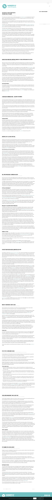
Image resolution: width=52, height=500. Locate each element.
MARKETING (13, 250)
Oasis (18, 274)
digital (9, 313)
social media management (30, 24)
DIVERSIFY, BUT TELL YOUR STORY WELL (8, 136)
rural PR (22, 89)
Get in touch (19, 241)
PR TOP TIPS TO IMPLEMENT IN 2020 (8, 351)
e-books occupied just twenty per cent (28, 195)
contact (21, 130)
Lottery (6, 316)
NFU (32, 99)
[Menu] (49, 6)
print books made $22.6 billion (12, 200)
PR (7, 175)
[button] (48, 3)
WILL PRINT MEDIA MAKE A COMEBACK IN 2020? (10, 174)
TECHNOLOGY (16, 175)
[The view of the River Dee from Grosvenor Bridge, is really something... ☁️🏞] (48, 14)
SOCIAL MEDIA (12, 175)
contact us (32, 344)
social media (7, 147)
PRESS (9, 175)
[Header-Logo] (9, 6)
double (16, 253)
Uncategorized (10, 137)
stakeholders (26, 480)
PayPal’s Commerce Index (14, 252)
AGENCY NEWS (10, 60)
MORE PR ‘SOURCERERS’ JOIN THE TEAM (8, 304)
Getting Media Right (20, 288)
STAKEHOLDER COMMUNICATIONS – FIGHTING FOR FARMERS (12, 96)
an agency (20, 383)
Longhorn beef (5, 153)
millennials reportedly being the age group (9, 197)
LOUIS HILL (25, 352)
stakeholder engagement (6, 29)
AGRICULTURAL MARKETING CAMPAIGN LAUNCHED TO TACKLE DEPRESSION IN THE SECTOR (17, 59)
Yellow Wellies (30, 67)
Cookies (38, 498)
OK (34, 498)
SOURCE (14, 60)
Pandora (30, 265)
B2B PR (3, 25)
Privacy (42, 498)
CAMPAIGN (13, 352)
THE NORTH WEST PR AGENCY (7, 14)
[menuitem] (49, 6)
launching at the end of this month (27, 209)
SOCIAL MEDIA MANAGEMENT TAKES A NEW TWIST (10, 395)
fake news (11, 417)
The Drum (13, 267)
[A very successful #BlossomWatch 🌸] (44, 18)
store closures (28, 275)
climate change (30, 413)
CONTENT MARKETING (18, 352)
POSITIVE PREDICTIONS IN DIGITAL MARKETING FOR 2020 (11, 249)
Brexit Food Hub (7, 473)
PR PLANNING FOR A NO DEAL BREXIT (8, 447)
